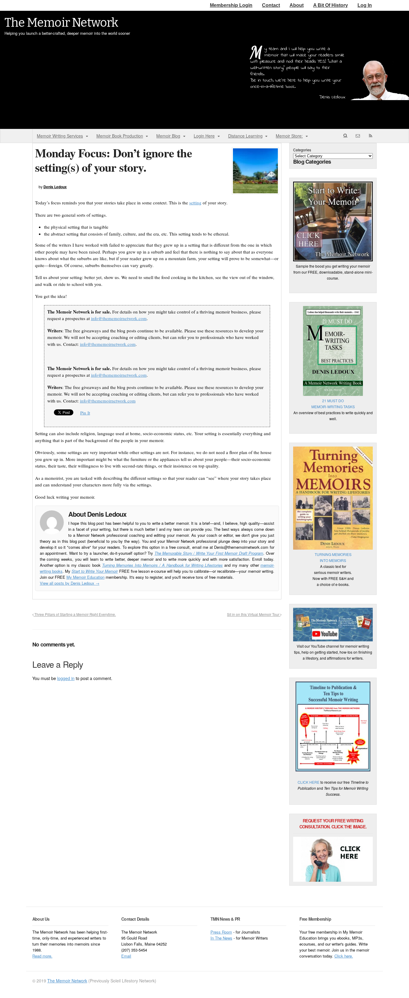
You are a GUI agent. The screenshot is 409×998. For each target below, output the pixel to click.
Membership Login (231, 5)
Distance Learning (245, 136)
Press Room (221, 932)
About (297, 5)
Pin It (85, 413)
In (212, 938)
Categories (302, 149)
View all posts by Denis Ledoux (69, 583)
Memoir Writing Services (60, 136)
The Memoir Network (61, 23)
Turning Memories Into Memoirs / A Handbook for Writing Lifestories (162, 565)
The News (223, 938)
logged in (66, 678)
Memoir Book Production (119, 136)
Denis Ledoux (55, 186)
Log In (365, 5)
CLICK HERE (308, 782)
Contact (271, 5)
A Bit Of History (330, 5)
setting (195, 203)
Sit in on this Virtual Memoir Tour (253, 614)
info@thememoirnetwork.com (119, 318)
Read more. (42, 956)
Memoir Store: (289, 136)
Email (126, 956)
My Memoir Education (85, 577)
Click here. (343, 956)
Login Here (204, 136)
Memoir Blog (168, 136)
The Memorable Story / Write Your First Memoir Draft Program (208, 553)
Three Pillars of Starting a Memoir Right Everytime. (75, 614)
